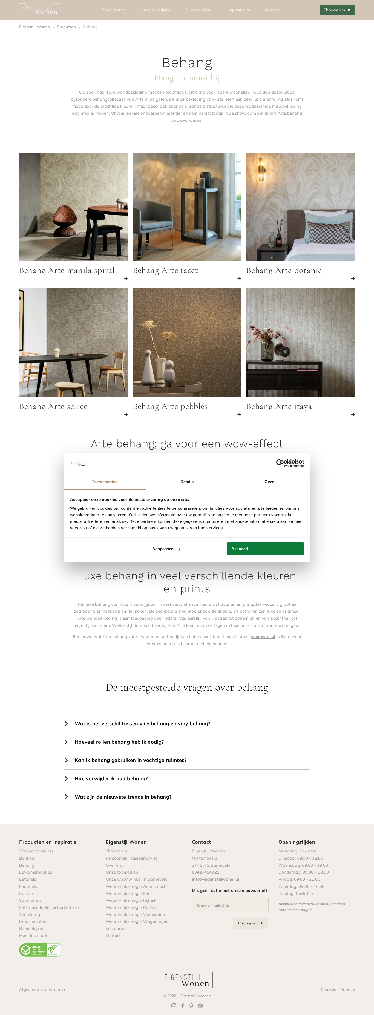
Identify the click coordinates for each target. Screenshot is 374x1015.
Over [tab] (269, 481)
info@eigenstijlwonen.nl (216, 879)
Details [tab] (187, 481)
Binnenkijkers (198, 10)
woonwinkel (263, 636)
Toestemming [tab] (105, 481)
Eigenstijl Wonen (34, 26)
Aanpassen (163, 548)
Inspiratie (235, 10)
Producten (111, 10)
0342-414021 (205, 872)
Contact (272, 10)
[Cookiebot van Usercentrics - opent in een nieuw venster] (280, 463)
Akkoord (239, 548)
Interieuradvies (156, 10)
